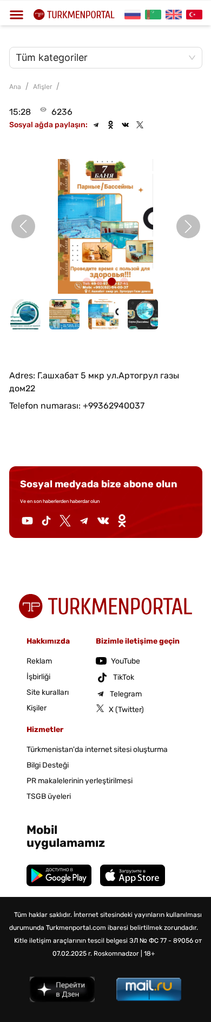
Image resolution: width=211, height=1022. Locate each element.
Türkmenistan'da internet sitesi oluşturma (97, 749)
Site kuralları (48, 692)
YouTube (125, 661)
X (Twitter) (126, 709)
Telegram (126, 694)
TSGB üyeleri (49, 796)
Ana (15, 86)
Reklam (39, 661)
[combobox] (100, 58)
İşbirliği (38, 676)
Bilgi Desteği (48, 765)
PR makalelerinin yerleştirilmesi (80, 780)
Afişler (42, 86)
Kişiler (37, 708)
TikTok (123, 677)
